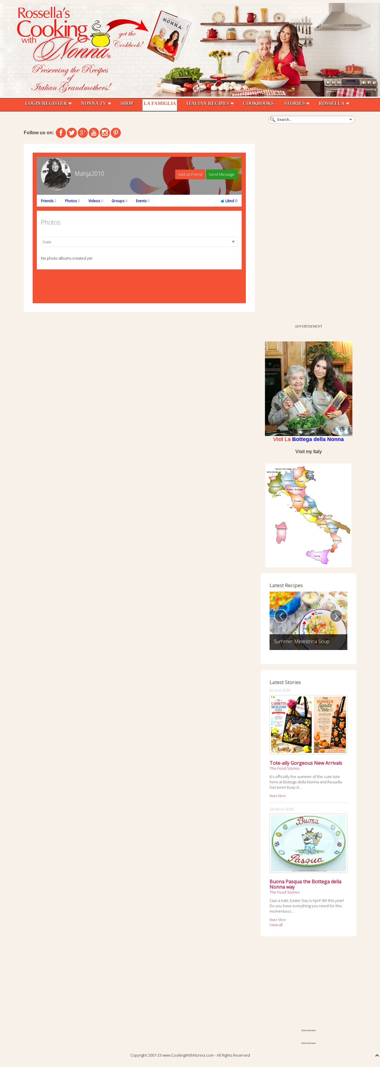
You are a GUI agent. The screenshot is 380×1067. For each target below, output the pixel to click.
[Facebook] (60, 132)
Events (143, 200)
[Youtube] (93, 132)
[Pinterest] (115, 132)
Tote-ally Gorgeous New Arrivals (306, 763)
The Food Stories (285, 768)
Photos (72, 200)
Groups (119, 200)
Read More (278, 795)
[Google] (82, 132)
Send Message (222, 174)
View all (276, 924)
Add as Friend (190, 174)
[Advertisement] (305, 233)
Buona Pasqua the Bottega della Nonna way (305, 884)
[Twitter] (71, 132)
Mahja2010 (89, 174)
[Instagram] (104, 132)
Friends (48, 200)
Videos (95, 200)
